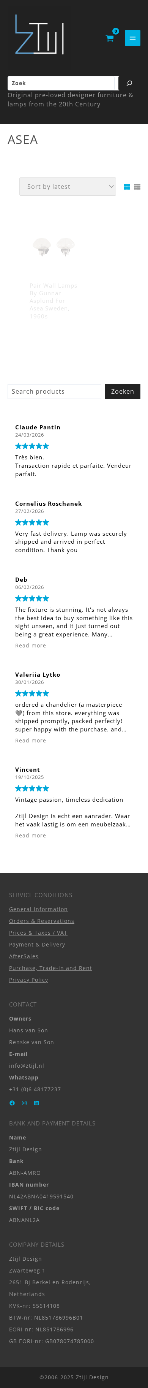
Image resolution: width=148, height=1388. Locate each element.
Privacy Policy (28, 979)
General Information (38, 909)
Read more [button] (30, 645)
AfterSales (24, 956)
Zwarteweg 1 (27, 1270)
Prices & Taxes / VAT (38, 932)
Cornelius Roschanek (48, 503)
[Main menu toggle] (132, 38)
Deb (21, 579)
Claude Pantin (38, 427)
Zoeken (122, 391)
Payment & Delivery (37, 944)
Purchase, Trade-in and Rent (50, 968)
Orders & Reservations (41, 920)
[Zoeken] (129, 83)
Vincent (27, 769)
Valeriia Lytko (37, 674)
